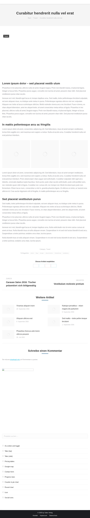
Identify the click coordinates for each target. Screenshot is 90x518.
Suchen (85, 436)
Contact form (9, 472)
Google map (9, 466)
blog (37, 253)
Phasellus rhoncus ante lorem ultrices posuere (28, 332)
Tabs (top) (8, 451)
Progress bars (10, 477)
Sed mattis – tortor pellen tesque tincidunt (74, 319)
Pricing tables (9, 461)
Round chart (9, 487)
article (32, 253)
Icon (6, 492)
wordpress (66, 253)
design (42, 253)
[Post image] (8, 309)
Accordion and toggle (12, 446)
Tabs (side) (9, 456)
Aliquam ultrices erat (24, 318)
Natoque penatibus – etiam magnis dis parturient (72, 307)
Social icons (9, 498)
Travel (6, 36)
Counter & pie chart (12, 482)
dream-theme (49, 253)
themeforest (58, 253)
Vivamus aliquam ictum (25, 306)
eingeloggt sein (15, 359)
